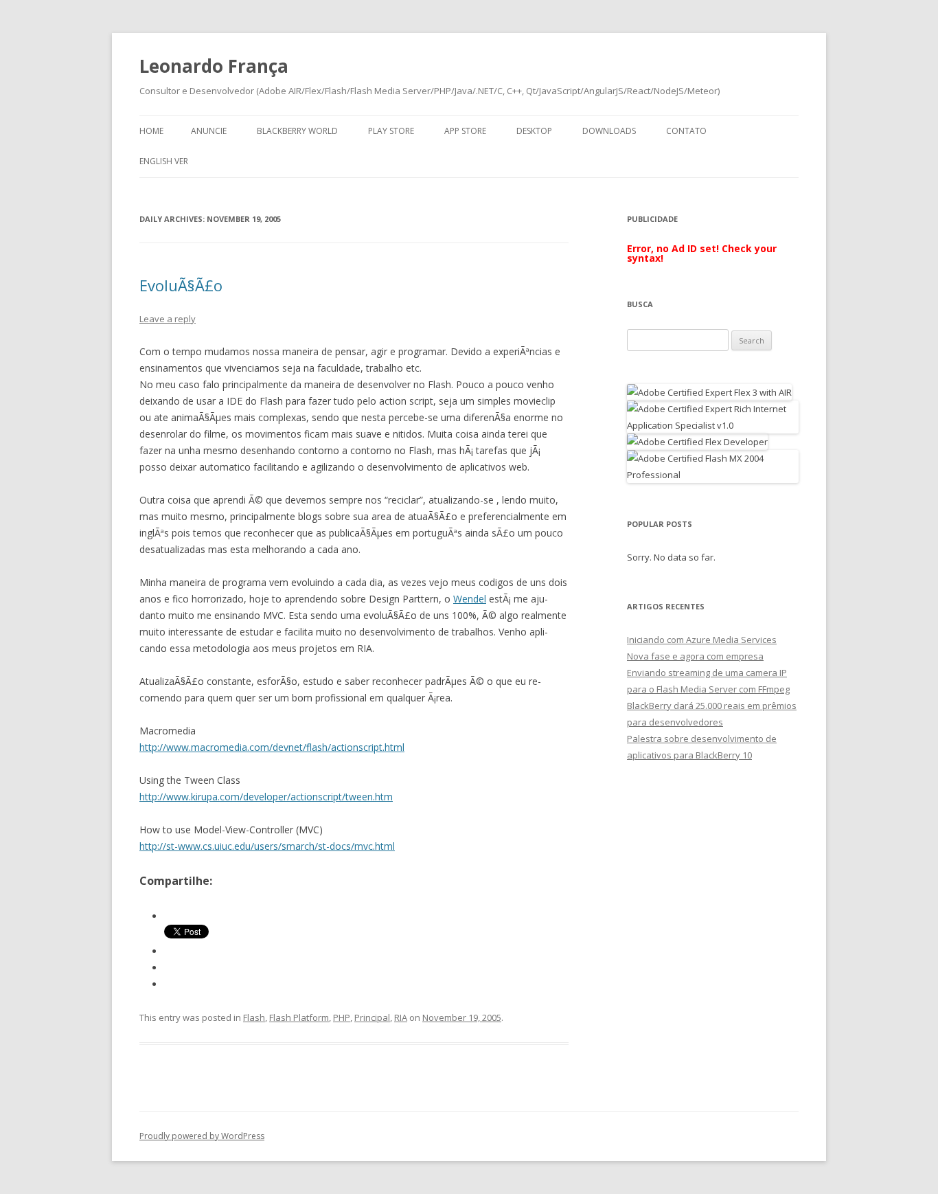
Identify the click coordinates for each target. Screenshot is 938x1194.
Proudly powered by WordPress (201, 1136)
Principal (372, 1017)
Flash (254, 1017)
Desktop (534, 131)
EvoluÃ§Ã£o (180, 285)
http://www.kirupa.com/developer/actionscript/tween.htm (266, 796)
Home (151, 131)
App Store (465, 131)
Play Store (391, 131)
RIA (400, 1017)
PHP (341, 1017)
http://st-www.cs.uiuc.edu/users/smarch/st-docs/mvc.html (267, 846)
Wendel (469, 598)
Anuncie (209, 131)
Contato (686, 131)
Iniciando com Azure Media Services (702, 639)
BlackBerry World (297, 131)
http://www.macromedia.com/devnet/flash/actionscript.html (271, 747)
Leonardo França (213, 66)
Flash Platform (299, 1017)
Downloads (609, 131)
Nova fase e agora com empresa (695, 656)
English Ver (163, 161)
